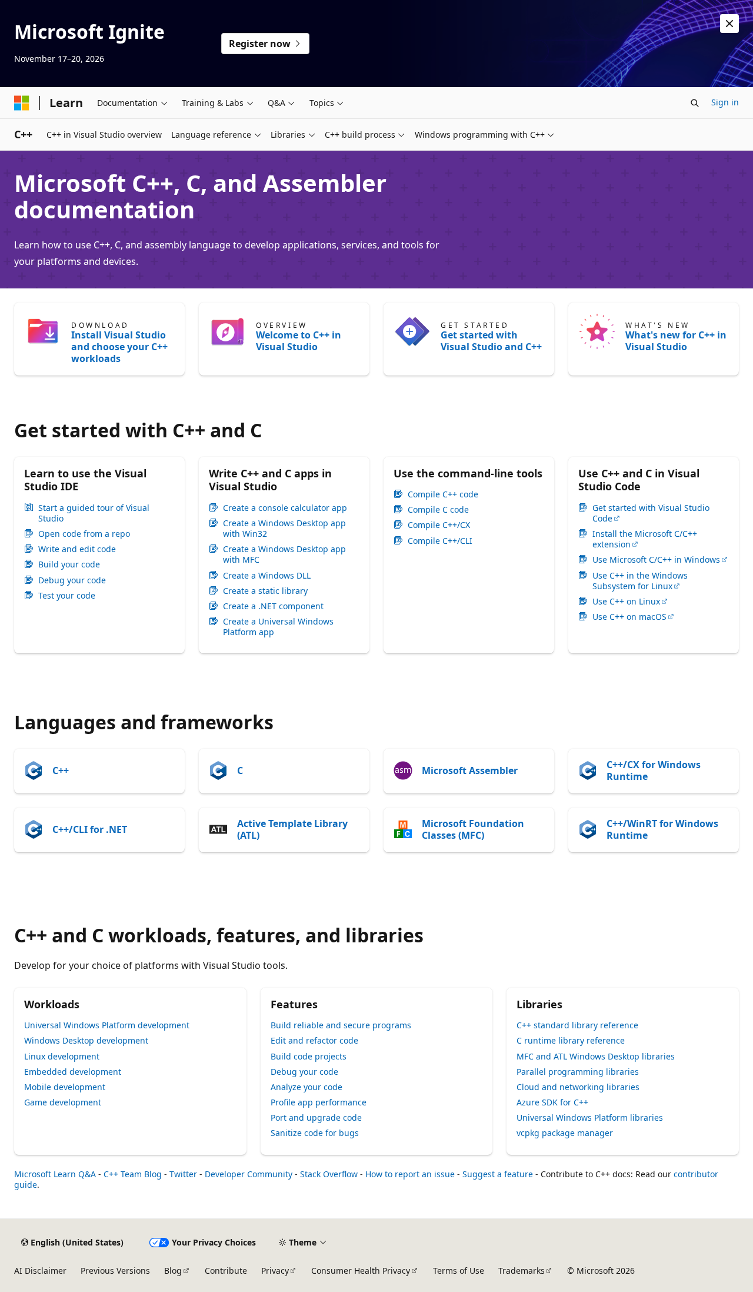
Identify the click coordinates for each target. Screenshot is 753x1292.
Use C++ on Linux (626, 601)
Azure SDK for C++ (552, 1102)
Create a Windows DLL (267, 575)
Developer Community (248, 1174)
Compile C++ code (443, 494)
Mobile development (64, 1086)
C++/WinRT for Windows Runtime (662, 829)
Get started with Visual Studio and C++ (491, 341)
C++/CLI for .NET (89, 829)
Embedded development (72, 1071)
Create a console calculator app (285, 508)
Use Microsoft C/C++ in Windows (656, 559)
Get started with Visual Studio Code (650, 513)
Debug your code (72, 580)
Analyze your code (306, 1086)
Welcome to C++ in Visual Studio (298, 341)
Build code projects (308, 1056)
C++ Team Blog (133, 1174)
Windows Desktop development (86, 1040)
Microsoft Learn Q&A (55, 1174)
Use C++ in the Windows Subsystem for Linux (640, 581)
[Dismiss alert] (729, 23)
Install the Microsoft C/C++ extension (644, 539)
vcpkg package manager (565, 1132)
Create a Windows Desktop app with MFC (284, 554)
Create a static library (265, 591)
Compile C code (438, 509)
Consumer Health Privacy (360, 1270)
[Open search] (695, 103)
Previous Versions (115, 1270)
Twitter (183, 1174)
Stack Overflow (329, 1174)
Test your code (66, 595)
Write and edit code (77, 549)
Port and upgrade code (316, 1117)
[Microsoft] (21, 103)
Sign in (725, 102)
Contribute (226, 1270)
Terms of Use (458, 1270)
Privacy (275, 1270)
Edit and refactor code (314, 1040)
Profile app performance (318, 1102)
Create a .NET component (273, 606)
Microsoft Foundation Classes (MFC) (473, 829)
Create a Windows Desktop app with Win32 (284, 528)
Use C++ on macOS (629, 617)
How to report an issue (410, 1174)
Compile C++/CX (439, 525)
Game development (62, 1102)
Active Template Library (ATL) (292, 829)
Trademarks (521, 1270)
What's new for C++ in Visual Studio (676, 341)
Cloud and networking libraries (578, 1086)
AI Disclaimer (40, 1270)
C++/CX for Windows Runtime (654, 770)
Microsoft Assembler (470, 770)
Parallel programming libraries (578, 1071)
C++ (60, 770)
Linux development (61, 1056)
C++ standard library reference (577, 1025)
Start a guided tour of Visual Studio (93, 513)
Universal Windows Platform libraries (590, 1117)
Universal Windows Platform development (106, 1025)
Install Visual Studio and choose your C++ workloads (119, 346)
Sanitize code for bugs (315, 1132)
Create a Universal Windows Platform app (278, 626)
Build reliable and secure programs (341, 1025)
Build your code (69, 564)
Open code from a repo (84, 534)
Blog (173, 1270)
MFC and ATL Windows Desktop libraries (596, 1056)
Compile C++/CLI (440, 541)
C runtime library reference (571, 1040)
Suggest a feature (497, 1174)
